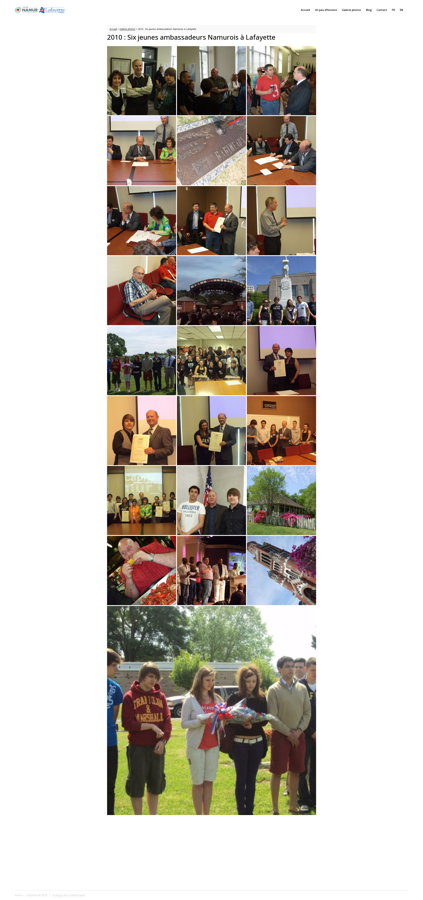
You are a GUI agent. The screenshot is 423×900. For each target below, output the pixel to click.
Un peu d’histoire (326, 10)
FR (393, 10)
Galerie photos (351, 10)
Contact (382, 10)
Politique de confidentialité (68, 895)
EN (401, 10)
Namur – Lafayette (39, 10)
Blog (369, 10)
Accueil (305, 10)
